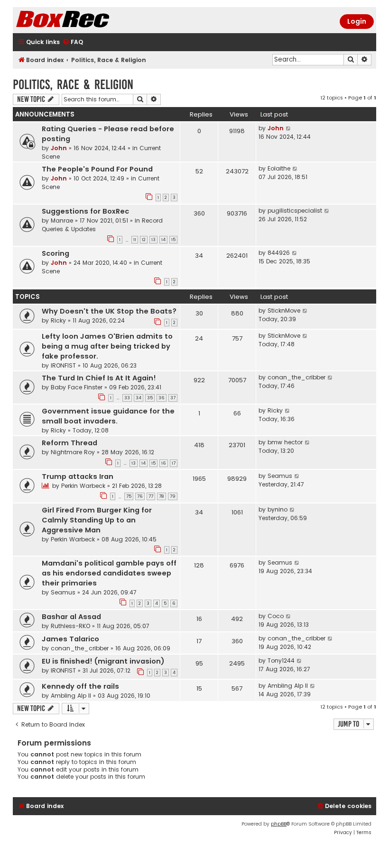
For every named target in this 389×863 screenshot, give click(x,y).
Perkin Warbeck (83, 486)
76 (140, 496)
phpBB (279, 823)
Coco (276, 616)
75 (128, 496)
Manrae (62, 220)
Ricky (58, 320)
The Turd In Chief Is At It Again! (99, 378)
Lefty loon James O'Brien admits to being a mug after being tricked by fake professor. (107, 346)
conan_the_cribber (296, 377)
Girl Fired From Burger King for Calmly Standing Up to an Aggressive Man (97, 520)
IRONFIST (63, 365)
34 (138, 398)
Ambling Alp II (71, 696)
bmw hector (285, 442)
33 (127, 398)
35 (150, 398)
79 (173, 496)
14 (163, 240)
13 (153, 240)
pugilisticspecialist (295, 211)
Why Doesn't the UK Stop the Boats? (109, 311)
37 (173, 398)
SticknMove (284, 310)
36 (161, 398)
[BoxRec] (86, 20)
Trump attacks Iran (77, 476)
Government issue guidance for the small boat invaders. (108, 416)
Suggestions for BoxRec (85, 211)
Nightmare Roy (73, 452)
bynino (277, 509)
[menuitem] (72, 42)
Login (356, 21)
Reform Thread (69, 443)
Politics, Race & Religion (73, 84)
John (59, 148)
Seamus (280, 476)
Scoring (55, 253)
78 (161, 496)
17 (174, 463)
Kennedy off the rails (80, 686)
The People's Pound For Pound (97, 169)
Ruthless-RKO (70, 626)
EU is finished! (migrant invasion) (103, 661)
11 (134, 240)
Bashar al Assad (71, 616)
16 (163, 463)
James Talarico (70, 639)
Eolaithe (279, 168)
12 (144, 240)
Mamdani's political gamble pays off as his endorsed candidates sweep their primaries (109, 573)
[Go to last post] (289, 128)
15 (173, 240)
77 (150, 496)
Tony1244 (281, 660)
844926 (279, 253)
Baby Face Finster (76, 387)
